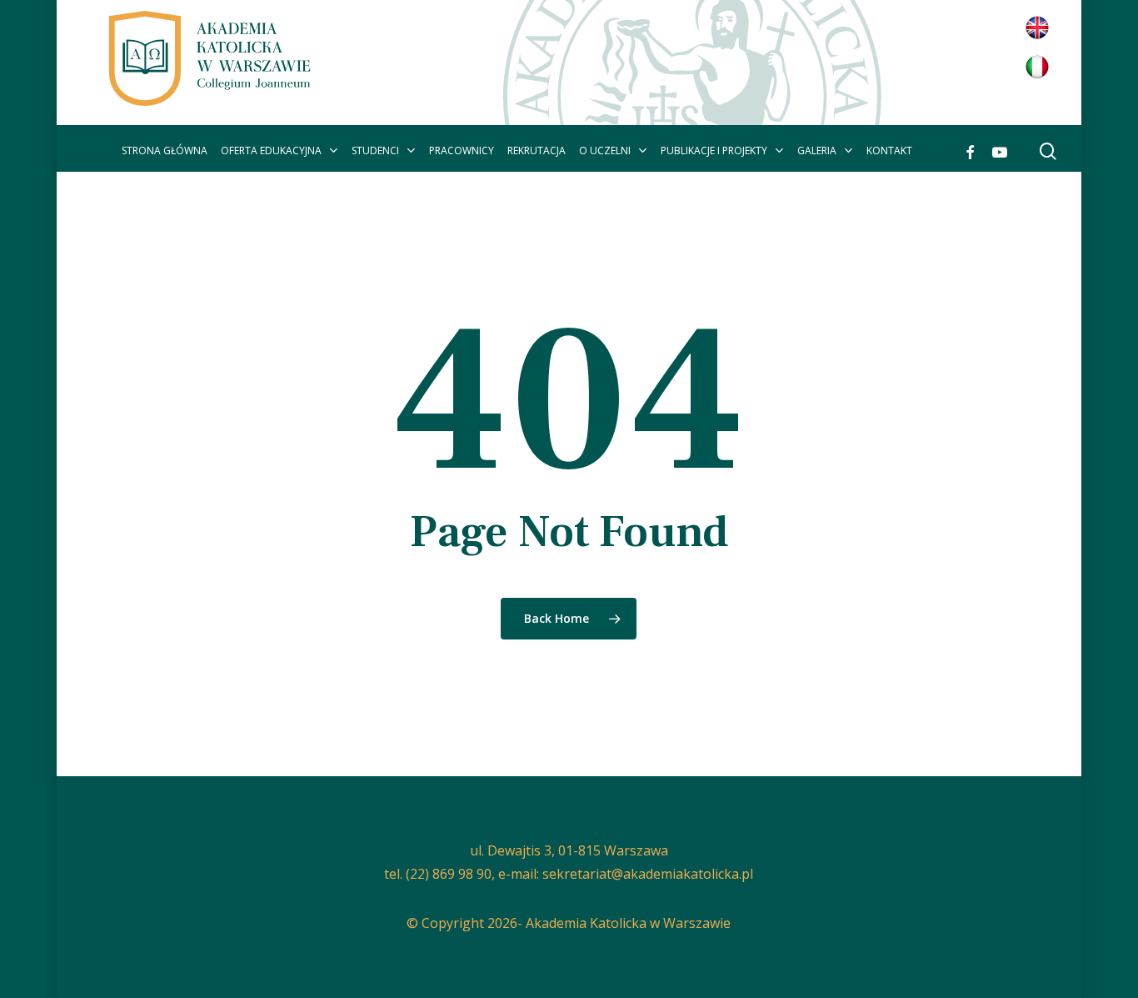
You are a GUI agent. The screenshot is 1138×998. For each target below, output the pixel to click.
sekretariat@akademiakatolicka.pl (647, 874)
